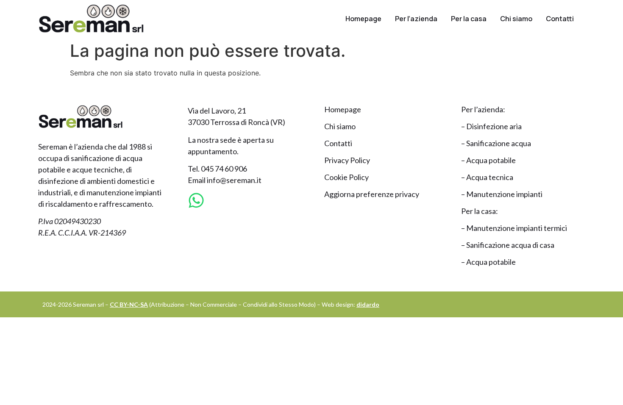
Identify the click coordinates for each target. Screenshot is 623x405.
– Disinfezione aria (491, 126)
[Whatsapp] (196, 200)
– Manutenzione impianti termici (514, 228)
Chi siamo (516, 18)
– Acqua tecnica (487, 177)
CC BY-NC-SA (129, 304)
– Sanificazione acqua (496, 143)
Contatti (560, 18)
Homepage (363, 18)
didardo (367, 304)
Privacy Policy (347, 160)
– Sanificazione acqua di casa (507, 245)
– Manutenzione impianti (501, 194)
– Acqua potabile (488, 160)
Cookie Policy (346, 177)
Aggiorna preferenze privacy (371, 194)
